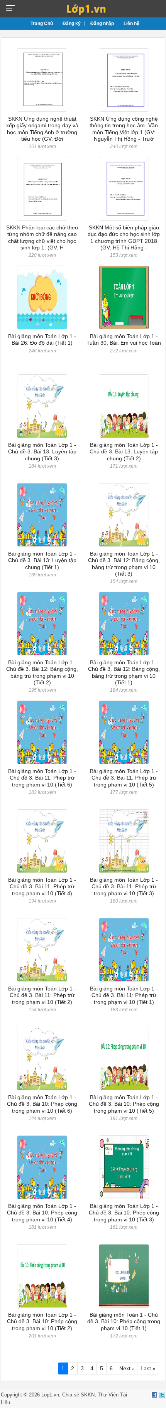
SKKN (88, 1395)
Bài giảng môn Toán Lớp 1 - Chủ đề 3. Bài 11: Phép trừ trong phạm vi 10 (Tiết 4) (42, 886)
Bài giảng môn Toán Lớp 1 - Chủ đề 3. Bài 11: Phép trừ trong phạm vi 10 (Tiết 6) (42, 778)
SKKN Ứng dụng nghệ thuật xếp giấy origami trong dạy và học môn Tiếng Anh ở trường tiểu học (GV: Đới (42, 129)
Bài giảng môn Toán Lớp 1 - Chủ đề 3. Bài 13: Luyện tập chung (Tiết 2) (124, 451)
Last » (148, 1368)
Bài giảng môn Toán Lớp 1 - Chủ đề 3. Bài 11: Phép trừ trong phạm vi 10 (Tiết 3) (124, 886)
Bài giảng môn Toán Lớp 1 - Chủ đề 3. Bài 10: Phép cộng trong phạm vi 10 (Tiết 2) (42, 1321)
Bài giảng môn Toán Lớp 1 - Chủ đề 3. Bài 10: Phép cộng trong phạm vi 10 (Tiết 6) (42, 1104)
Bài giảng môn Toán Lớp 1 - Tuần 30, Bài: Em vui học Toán (123, 339)
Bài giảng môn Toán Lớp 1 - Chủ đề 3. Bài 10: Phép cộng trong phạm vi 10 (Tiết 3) (124, 1213)
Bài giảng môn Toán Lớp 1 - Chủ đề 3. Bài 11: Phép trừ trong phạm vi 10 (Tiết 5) (124, 778)
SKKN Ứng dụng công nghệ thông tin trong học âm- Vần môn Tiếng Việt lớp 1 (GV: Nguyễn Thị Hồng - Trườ (124, 129)
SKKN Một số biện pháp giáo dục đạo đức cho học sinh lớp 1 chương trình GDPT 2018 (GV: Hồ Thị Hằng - (124, 237)
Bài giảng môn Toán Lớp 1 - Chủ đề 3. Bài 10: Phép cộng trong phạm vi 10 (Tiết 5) (124, 1104)
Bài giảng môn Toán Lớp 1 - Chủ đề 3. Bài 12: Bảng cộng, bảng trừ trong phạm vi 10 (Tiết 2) (42, 672)
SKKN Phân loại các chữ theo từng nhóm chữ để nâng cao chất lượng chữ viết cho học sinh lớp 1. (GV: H (42, 237)
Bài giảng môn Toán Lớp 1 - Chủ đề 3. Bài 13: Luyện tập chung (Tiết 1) (42, 560)
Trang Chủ (41, 23)
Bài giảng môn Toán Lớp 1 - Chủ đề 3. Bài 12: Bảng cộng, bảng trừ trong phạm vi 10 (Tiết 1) (124, 672)
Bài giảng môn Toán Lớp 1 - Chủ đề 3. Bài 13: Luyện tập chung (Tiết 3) (42, 451)
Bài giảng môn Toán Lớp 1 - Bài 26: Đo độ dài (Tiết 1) (42, 339)
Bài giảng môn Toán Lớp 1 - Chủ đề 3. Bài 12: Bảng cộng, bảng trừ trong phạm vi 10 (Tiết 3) (124, 564)
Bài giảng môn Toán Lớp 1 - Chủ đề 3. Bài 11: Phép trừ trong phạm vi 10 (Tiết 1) (124, 995)
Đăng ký (72, 23)
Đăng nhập (102, 23)
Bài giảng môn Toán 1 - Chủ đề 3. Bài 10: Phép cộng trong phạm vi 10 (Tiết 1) (123, 1321)
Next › (126, 1368)
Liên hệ (131, 23)
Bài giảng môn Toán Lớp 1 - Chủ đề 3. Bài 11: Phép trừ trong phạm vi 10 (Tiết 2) (42, 995)
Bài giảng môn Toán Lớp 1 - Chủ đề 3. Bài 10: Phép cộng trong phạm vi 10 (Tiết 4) (42, 1213)
